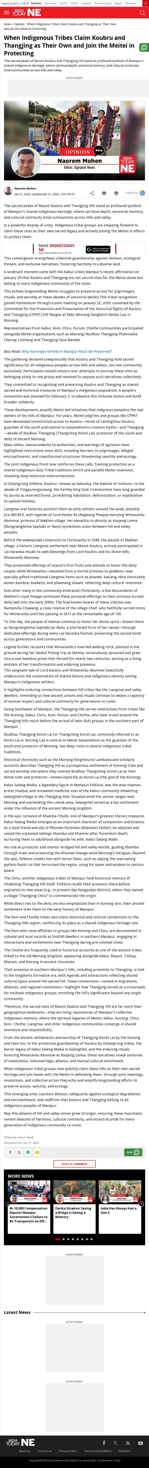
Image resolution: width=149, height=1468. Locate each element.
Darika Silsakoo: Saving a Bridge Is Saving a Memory (73, 1212)
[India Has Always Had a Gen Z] (120, 1192)
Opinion (19, 24)
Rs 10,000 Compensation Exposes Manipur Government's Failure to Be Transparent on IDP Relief (29, 1214)
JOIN (129, 1152)
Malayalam (130, 3)
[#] (28, 1152)
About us (24, 1451)
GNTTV (74, 3)
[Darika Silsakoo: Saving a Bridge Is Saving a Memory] (74, 1192)
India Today (50, 3)
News (8, 24)
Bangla (118, 3)
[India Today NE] (27, 12)
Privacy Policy (67, 1451)
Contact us (45, 1451)
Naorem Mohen (25, 188)
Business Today (103, 3)
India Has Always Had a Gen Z (119, 1210)
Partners (124, 1451)
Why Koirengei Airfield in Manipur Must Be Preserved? (67, 351)
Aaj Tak (63, 3)
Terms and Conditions (98, 1451)
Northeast (36, 3)
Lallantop (86, 3)
